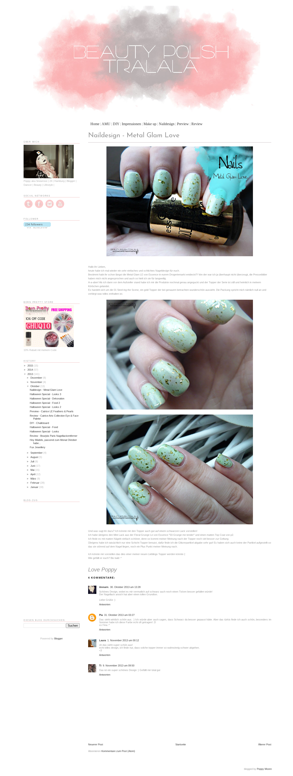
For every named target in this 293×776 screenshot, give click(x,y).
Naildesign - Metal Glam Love (46, 389)
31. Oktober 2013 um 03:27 (119, 615)
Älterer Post (264, 744)
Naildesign (166, 124)
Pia (101, 615)
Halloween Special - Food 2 (45, 402)
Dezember (36, 377)
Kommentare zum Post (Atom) (118, 751)
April (33, 474)
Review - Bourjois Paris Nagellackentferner (53, 435)
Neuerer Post (95, 744)
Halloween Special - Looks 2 (45, 407)
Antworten (104, 604)
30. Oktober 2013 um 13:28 (125, 587)
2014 (30, 369)
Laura (102, 640)
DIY (116, 124)
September (36, 452)
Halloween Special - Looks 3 (45, 394)
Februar (35, 482)
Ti (100, 665)
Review (197, 124)
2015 (30, 365)
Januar (34, 487)
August (34, 457)
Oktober (35, 386)
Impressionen (131, 124)
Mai (32, 470)
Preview (183, 124)
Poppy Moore (264, 769)
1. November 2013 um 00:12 (123, 640)
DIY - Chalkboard (39, 423)
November (36, 382)
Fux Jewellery (37, 447)
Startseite (180, 744)
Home (94, 124)
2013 (30, 374)
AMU (106, 124)
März (33, 478)
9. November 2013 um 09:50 (118, 665)
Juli (32, 461)
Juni (33, 465)
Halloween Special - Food (44, 427)
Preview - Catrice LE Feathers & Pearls (51, 411)
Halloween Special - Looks (44, 431)
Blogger (58, 638)
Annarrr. (104, 587)
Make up (150, 124)
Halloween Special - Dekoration (47, 398)
